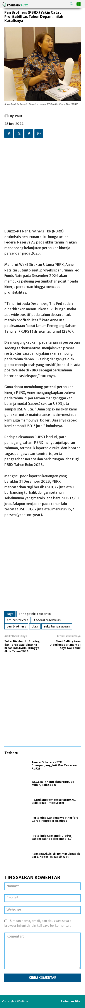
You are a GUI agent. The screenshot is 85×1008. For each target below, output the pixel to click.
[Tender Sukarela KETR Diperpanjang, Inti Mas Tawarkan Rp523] (15, 765)
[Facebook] (8, 133)
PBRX (35, 626)
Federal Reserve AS (47, 620)
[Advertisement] (42, 181)
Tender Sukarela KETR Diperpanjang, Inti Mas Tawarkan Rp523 (55, 765)
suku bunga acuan (57, 626)
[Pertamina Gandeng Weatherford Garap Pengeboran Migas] (15, 819)
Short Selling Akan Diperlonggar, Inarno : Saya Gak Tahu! (65, 645)
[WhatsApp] (38, 133)
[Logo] (15, 4)
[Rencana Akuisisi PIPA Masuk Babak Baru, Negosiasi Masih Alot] (15, 855)
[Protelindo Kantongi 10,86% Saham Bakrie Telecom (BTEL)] (15, 837)
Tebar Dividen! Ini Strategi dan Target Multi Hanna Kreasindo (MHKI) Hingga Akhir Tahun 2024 (22, 646)
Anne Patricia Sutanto (35, 614)
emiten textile (17, 620)
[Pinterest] (28, 133)
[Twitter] (18, 133)
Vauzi (19, 116)
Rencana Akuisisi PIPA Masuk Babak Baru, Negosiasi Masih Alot (56, 855)
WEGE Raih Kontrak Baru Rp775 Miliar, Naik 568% (53, 783)
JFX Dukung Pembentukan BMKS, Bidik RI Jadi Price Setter (54, 801)
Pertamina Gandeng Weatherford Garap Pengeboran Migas (55, 819)
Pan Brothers (16, 626)
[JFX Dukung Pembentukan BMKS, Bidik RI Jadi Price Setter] (15, 801)
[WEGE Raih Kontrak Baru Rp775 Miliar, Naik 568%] (15, 783)
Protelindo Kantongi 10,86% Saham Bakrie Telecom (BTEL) (52, 837)
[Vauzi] (7, 116)
